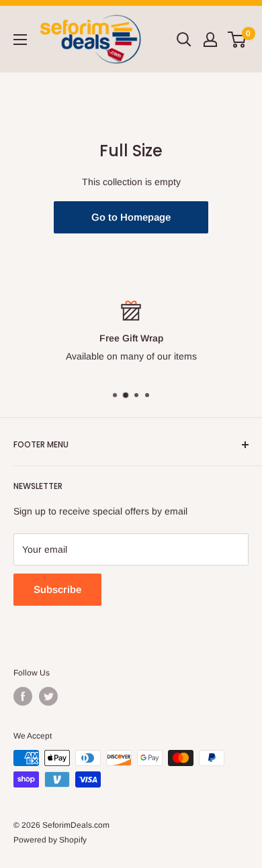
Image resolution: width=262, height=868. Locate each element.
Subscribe (57, 589)
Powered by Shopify (50, 840)
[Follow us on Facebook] (22, 696)
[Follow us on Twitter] (48, 696)
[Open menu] (20, 39)
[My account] (210, 39)
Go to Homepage (131, 217)
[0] (237, 40)
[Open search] (184, 39)
